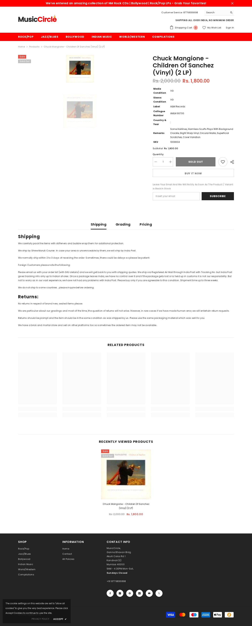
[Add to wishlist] (222, 161)
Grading (123, 224)
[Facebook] (110, 593)
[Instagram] (119, 593)
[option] (80, 69)
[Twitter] (159, 593)
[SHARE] (230, 162)
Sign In (230, 27)
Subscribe (218, 196)
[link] (37, 409)
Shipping (98, 224)
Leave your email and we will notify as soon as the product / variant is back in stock (193, 186)
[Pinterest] (129, 593)
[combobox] (216, 12)
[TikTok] (139, 593)
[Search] (219, 13)
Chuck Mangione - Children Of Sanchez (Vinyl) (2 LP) (126, 506)
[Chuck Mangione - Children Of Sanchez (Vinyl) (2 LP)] (126, 474)
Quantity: (158, 154)
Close (232, 3)
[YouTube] (149, 593)
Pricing (146, 224)
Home (21, 46)
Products (34, 46)
